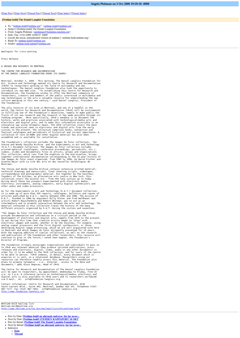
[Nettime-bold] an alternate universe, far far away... (51, 316)
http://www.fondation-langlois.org (22, 291)
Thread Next (49, 13)
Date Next (20, 13)
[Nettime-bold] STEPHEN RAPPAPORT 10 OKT (51, 319)
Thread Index (79, 13)
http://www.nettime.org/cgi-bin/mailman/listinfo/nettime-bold (40, 308)
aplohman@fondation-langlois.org (51, 32)
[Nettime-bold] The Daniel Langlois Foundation (50, 322)
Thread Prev (34, 13)
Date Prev (7, 13)
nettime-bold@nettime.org (26, 26)
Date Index (63, 13)
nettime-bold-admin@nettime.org (33, 43)
